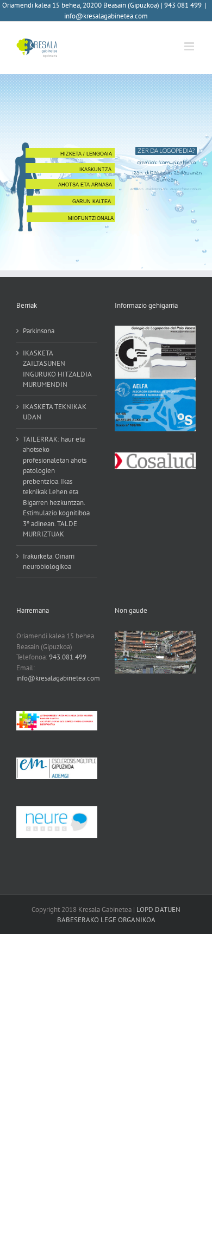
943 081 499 (183, 5)
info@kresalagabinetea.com (106, 16)
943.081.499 (67, 657)
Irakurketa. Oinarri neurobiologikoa (48, 562)
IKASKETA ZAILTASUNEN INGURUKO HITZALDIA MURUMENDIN (57, 369)
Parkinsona (38, 330)
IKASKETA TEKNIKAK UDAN (54, 412)
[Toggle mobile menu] (190, 46)
